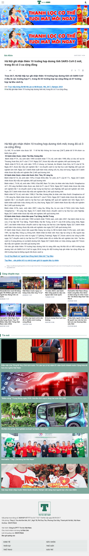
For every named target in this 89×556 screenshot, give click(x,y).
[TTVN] (44, 508)
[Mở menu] (3, 2)
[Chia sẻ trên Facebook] (72, 70)
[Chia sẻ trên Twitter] (75, 70)
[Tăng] (14, 70)
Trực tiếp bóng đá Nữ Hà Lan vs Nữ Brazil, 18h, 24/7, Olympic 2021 (35, 87)
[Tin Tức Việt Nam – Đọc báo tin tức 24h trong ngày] (43, 2)
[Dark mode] (86, 2)
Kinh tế (6, 542)
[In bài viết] (82, 70)
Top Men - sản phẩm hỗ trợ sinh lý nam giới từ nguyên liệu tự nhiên (32, 260)
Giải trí (49, 550)
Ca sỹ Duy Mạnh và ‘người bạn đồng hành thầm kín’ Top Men (29, 256)
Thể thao (7, 550)
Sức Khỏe (50, 542)
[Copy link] (79, 70)
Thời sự (7, 546)
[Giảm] (6, 70)
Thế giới (50, 546)
